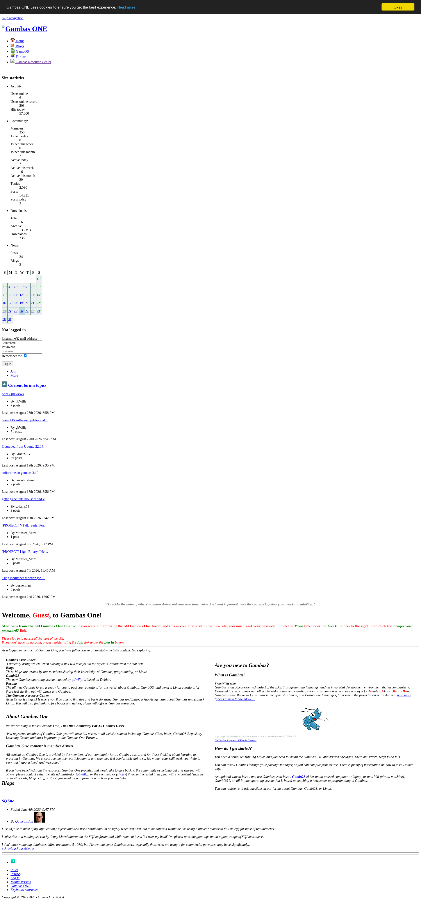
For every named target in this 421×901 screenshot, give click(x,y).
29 (38, 311)
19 (21, 303)
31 (9, 319)
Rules (14, 870)
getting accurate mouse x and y (23, 499)
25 (15, 311)
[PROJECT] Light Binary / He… (25, 551)
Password (8, 347)
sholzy (121, 774)
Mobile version (21, 882)
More (14, 375)
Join (13, 371)
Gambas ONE (20, 886)
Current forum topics (27, 385)
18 (15, 303)
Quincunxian (24, 821)
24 (9, 311)
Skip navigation (12, 18)
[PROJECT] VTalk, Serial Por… (25, 525)
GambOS (298, 777)
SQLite (8, 801)
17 (9, 303)
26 (21, 311)
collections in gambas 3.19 (20, 473)
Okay (398, 7)
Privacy (16, 874)
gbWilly (77, 679)
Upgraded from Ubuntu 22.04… (24, 446)
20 (27, 303)
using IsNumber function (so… (23, 578)
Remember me (12, 356)
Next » (29, 848)
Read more (126, 7)
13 (27, 294)
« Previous (9, 848)
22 (38, 303)
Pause (20, 848)
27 (27, 311)
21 (32, 303)
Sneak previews (13, 394)
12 (21, 294)
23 (4, 311)
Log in (15, 878)
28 (32, 311)
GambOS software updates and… (25, 420)
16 (4, 303)
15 (38, 294)
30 (4, 319)
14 (32, 294)
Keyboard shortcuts (24, 890)
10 (9, 294)
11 (15, 294)
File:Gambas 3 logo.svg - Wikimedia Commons (235, 740)
